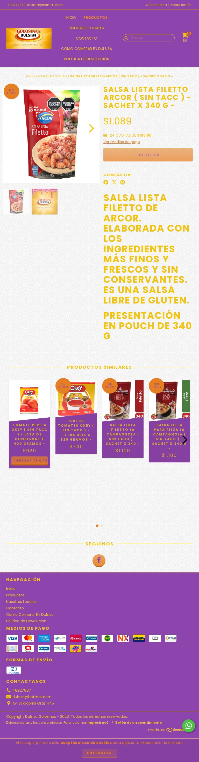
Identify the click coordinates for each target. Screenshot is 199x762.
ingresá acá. (99, 722)
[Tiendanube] (170, 731)
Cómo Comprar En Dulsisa (86, 48)
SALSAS (61, 76)
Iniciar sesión (180, 5)
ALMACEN (45, 76)
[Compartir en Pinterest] (122, 182)
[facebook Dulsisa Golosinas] (99, 560)
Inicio (71, 17)
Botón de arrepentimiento (138, 722)
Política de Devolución (86, 59)
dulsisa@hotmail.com (45, 5)
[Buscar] (125, 37)
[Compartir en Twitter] (114, 182)
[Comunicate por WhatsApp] (188, 725)
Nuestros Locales (86, 28)
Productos (95, 17)
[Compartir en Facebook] (105, 182)
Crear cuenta (156, 5)
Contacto (86, 38)
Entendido (99, 753)
